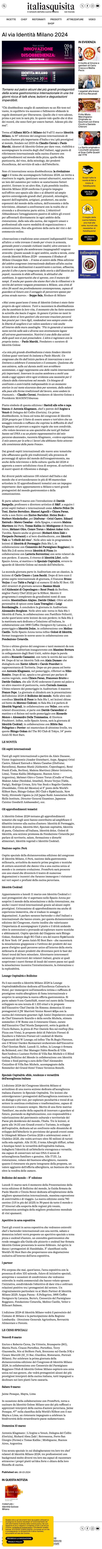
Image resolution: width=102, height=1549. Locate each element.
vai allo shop (89, 193)
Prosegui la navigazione (19, 1538)
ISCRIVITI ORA (89, 238)
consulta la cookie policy (22, 1527)
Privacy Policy (15, 1541)
